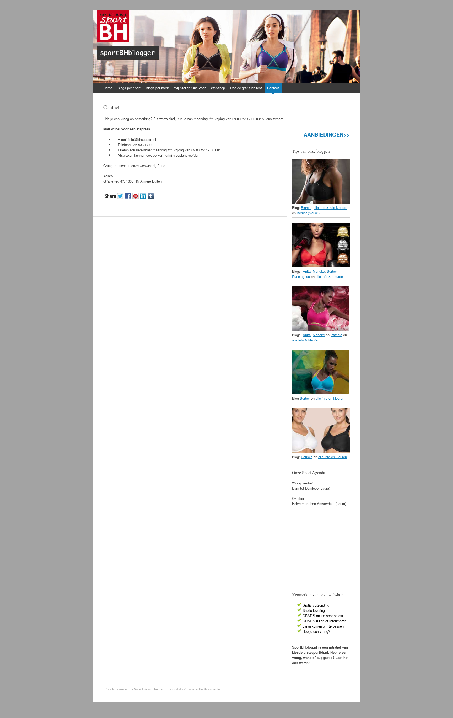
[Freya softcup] (320, 392)
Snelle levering (314, 610)
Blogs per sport (129, 87)
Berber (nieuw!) (308, 212)
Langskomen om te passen (323, 626)
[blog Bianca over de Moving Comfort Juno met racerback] (321, 202)
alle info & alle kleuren (330, 207)
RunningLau (301, 276)
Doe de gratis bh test (246, 87)
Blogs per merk (157, 87)
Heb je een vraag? (316, 631)
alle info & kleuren (329, 276)
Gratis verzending (316, 605)
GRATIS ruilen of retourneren (324, 620)
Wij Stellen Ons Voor (190, 87)
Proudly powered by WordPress (127, 689)
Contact (273, 87)
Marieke (319, 271)
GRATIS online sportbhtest (323, 615)
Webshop (218, 87)
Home (107, 87)
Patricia (336, 334)
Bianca (306, 207)
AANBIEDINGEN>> (327, 134)
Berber (332, 271)
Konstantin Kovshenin (203, 689)
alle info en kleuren (330, 398)
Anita (307, 271)
